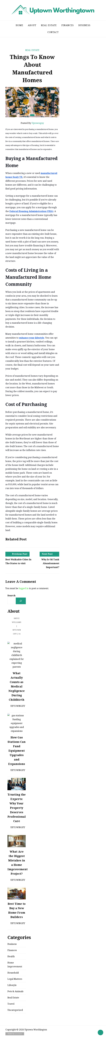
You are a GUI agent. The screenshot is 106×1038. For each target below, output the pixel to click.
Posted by (32, 123)
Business (84, 25)
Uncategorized (15, 1010)
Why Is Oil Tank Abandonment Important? (50, 563)
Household (13, 972)
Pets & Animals (15, 991)
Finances (67, 25)
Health (11, 956)
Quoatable (18, 1034)
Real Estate (49, 25)
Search (11, 595)
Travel (10, 1004)
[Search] (21, 601)
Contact (53, 32)
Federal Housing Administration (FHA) (31, 211)
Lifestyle (12, 985)
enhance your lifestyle (31, 337)
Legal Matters (14, 979)
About (32, 25)
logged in (23, 588)
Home (19, 25)
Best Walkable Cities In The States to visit (18, 561)
